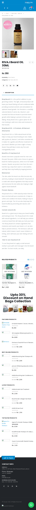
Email (17, 85)
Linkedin (16, 486)
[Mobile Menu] (3, 2)
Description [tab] (9, 93)
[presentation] (4, 33)
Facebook (3, 85)
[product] (6, 326)
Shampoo (9, 281)
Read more (14, 267)
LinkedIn (10, 85)
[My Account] (24, 8)
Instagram (12, 486)
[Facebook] (4, 8)
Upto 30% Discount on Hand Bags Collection (18, 297)
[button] (28, 259)
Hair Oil (16, 80)
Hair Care (10, 80)
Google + (13, 85)
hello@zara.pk (6, 477)
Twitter (6, 85)
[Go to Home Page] (2, 13)
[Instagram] (7, 8)
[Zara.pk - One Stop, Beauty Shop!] (29, 2)
